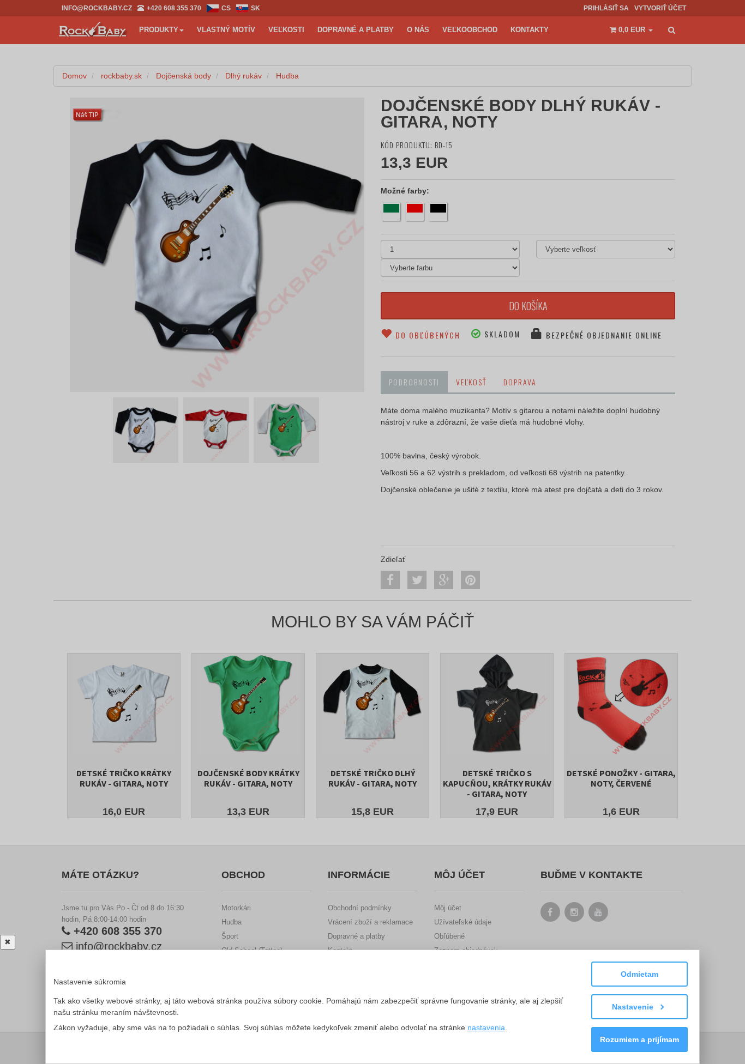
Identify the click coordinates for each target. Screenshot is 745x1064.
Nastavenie (634, 1006)
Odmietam (639, 974)
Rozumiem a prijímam (639, 1039)
